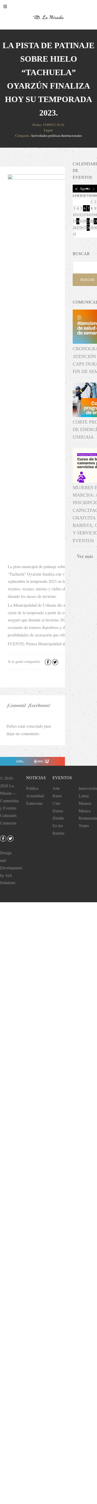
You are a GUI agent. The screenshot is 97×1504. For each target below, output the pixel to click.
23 (95, 221)
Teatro (84, 825)
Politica (32, 788)
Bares (57, 796)
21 (88, 221)
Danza (58, 811)
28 (88, 227)
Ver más (85, 556)
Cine (56, 803)
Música (85, 811)
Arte (56, 788)
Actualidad (35, 796)
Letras (84, 796)
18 (77, 221)
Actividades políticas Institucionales (56, 135)
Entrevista (34, 803)
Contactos (8, 823)
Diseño (58, 818)
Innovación (88, 788)
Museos (85, 803)
